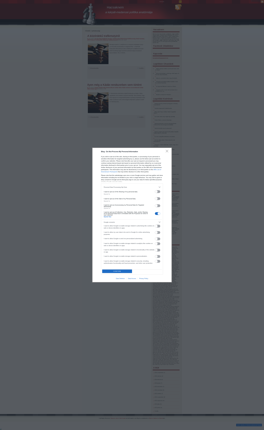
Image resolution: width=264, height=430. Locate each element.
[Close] (168, 152)
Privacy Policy (143, 278)
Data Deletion (120, 278)
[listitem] (132, 187)
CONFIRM (117, 271)
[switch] (157, 191)
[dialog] (132, 215)
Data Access (132, 278)
